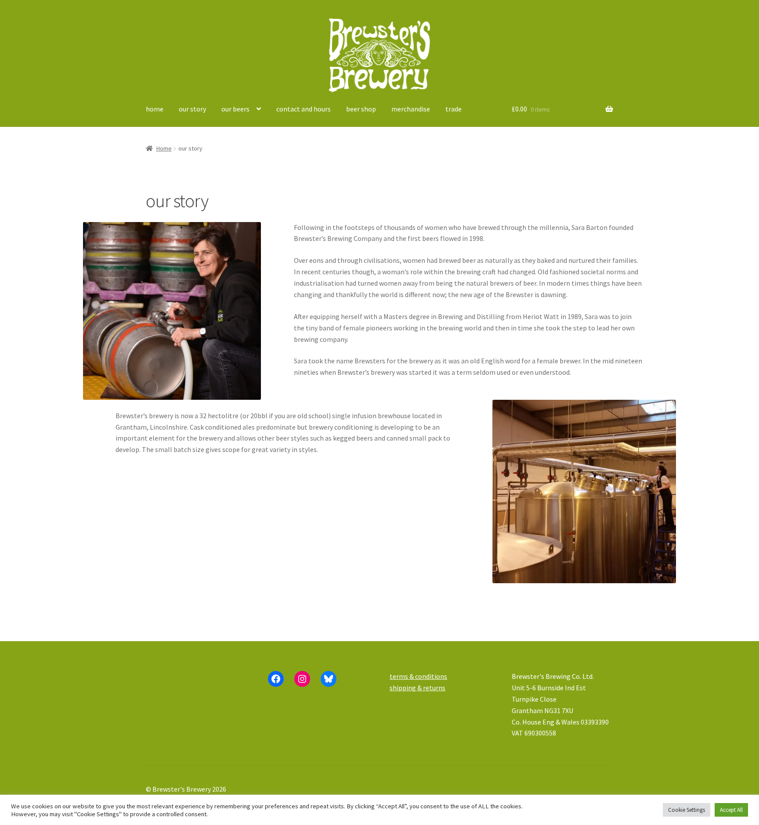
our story (192, 108)
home (154, 108)
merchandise (410, 108)
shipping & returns (417, 687)
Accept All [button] (731, 810)
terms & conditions (418, 676)
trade (453, 108)
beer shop (361, 108)
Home (164, 148)
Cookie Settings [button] (686, 810)
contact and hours (303, 108)
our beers (235, 108)
